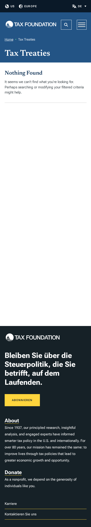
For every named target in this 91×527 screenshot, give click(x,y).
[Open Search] (66, 25)
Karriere (11, 504)
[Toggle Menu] (81, 24)
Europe (30, 6)
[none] (82, 6)
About (12, 420)
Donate (13, 472)
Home (9, 39)
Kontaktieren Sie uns (20, 514)
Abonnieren (22, 400)
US (12, 6)
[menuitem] (82, 6)
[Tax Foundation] (31, 25)
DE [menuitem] (80, 6)
